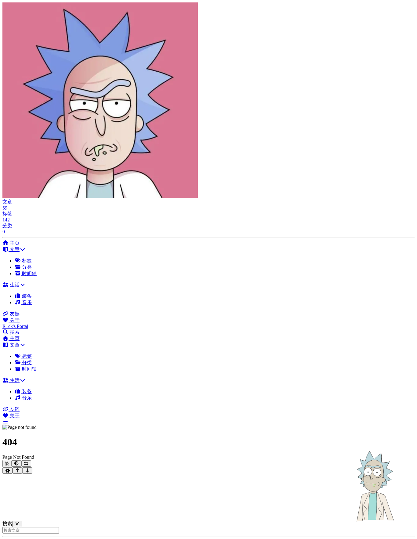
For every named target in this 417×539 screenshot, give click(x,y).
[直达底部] (27, 470)
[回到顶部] (18, 470)
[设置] (7, 470)
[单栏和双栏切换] (26, 463)
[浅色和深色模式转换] (16, 463)
